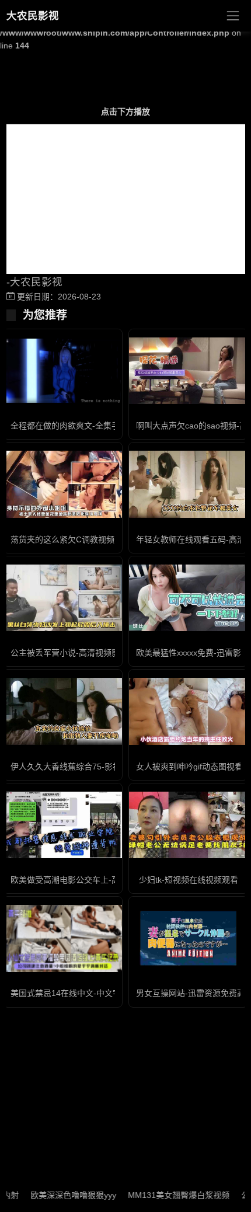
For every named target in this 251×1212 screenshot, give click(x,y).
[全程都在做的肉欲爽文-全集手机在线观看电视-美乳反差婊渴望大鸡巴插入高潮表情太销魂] (63, 370)
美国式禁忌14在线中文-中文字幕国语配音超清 (94, 993)
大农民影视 (32, 16)
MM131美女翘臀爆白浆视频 (167, 1195)
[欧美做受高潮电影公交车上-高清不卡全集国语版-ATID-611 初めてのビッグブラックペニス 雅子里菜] (63, 825)
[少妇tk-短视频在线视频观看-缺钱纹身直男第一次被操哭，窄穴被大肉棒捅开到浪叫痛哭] (188, 825)
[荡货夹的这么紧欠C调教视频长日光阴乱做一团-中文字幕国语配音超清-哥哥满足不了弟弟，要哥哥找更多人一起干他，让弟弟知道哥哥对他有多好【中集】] (63, 484)
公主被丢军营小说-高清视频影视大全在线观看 (94, 652)
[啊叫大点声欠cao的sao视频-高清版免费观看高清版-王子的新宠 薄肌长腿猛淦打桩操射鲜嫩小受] (188, 370)
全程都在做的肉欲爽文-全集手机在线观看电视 (94, 425)
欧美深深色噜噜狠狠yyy (61, 1195)
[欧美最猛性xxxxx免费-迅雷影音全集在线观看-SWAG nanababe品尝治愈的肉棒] (188, 598)
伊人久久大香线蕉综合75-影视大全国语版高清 (94, 766)
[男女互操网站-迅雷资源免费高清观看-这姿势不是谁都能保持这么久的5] (188, 938)
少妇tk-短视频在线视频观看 (188, 879)
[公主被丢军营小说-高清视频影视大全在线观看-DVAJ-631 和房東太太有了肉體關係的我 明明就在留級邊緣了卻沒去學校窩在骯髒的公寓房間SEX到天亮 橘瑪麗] (63, 598)
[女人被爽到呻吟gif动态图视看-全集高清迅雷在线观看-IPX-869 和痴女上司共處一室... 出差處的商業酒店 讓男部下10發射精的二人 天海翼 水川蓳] (188, 711)
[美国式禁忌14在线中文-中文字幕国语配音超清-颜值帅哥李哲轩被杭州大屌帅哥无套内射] (63, 938)
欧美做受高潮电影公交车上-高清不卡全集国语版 (98, 879)
